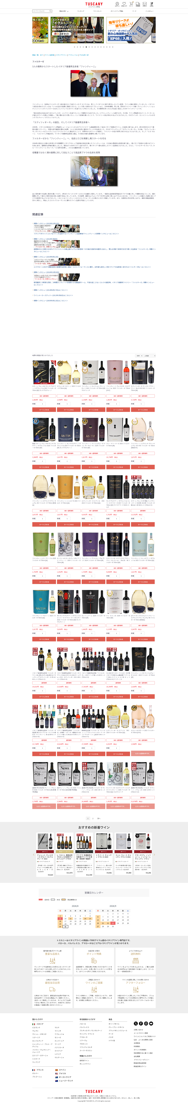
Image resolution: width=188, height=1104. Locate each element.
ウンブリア (36, 1062)
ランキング (80, 11)
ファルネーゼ (84, 55)
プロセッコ (83, 1044)
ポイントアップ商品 (117, 11)
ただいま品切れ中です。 (142, 753)
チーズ (111, 1034)
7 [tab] (93, 47)
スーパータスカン (86, 1050)
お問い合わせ (138, 1030)
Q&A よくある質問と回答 (143, 1040)
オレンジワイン (85, 1064)
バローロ (83, 1024)
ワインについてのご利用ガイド (145, 1036)
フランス (39, 1069)
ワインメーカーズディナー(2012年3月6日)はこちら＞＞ (53, 295)
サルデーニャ (59, 1057)
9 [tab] (98, 47)
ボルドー (35, 1073)
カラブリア (58, 1051)
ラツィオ (58, 1031)
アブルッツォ (73, 55)
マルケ (57, 1027)
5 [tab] (87, 47)
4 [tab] (84, 47)
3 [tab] (81, 47)
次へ (98, 818)
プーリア (58, 1044)
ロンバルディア (37, 1041)
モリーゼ (58, 1037)
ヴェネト (35, 1031)
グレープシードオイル (116, 1027)
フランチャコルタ (86, 1047)
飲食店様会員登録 (140, 1063)
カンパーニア (59, 1041)
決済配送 (137, 1043)
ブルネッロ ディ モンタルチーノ (91, 1030)
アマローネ (83, 1037)
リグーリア (36, 1037)
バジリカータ (59, 1047)
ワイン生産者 (49, 55)
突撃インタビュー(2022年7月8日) (45, 239)
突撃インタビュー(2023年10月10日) (46, 223)
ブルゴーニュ (37, 1076)
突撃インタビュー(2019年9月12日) (46, 257)
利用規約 (137, 1046)
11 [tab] (104, 47)
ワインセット (97, 11)
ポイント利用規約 (140, 1049)
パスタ (111, 1037)
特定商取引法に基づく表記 (143, 1053)
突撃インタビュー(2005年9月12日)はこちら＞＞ (51, 300)
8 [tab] (95, 47)
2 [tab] (78, 47)
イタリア (39, 1024)
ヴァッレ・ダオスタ (39, 1034)
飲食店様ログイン (140, 1066)
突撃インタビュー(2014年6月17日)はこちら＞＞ (51, 290)
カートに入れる (44, 410)
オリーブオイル (114, 1024)
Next (154, 855)
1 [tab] (75, 47)
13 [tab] (110, 47)
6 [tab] (90, 47)
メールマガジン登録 (141, 1033)
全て (41, 55)
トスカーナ (36, 1059)
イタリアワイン (61, 55)
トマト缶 (112, 1040)
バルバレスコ (84, 1027)
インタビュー (150, 11)
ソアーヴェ (83, 1040)
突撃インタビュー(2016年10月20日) (46, 272)
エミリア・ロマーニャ (40, 1055)
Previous (34, 855)
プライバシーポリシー (141, 1059)
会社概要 (137, 1056)
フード (134, 11)
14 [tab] (113, 47)
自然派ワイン (84, 1060)
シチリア (58, 1054)
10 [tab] (101, 47)
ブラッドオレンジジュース (118, 1030)
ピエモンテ (36, 1027)
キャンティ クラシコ (87, 1034)
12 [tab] (107, 47)
